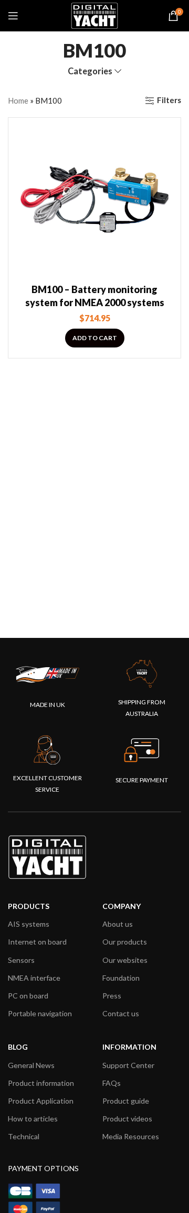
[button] (94, 338)
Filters (169, 100)
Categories (90, 71)
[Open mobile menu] (13, 15)
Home (18, 100)
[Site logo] (94, 14)
